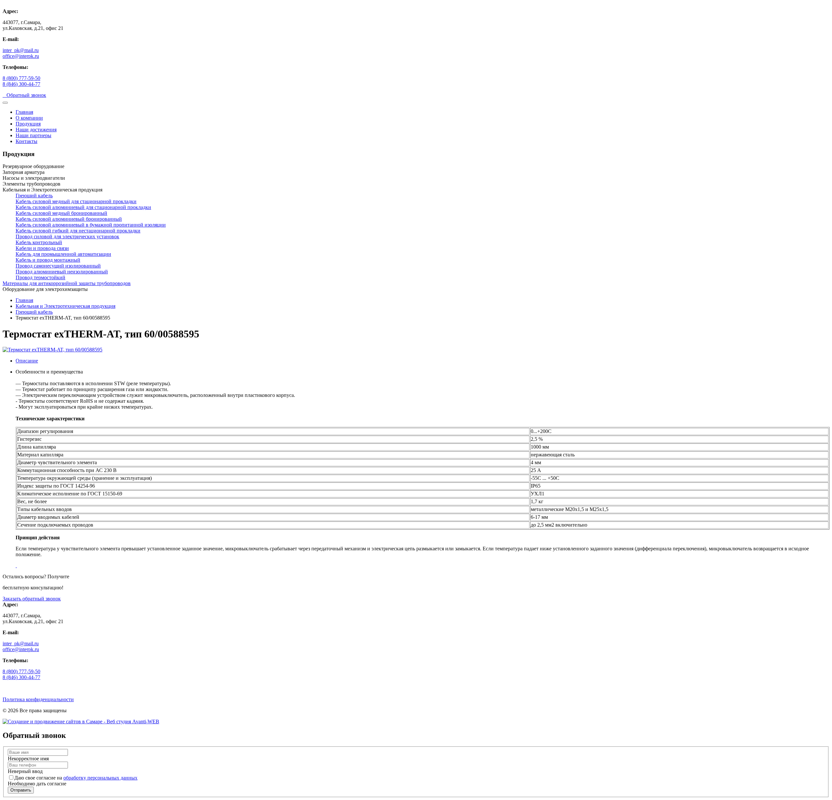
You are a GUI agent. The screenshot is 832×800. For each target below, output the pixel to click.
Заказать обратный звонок (32, 598)
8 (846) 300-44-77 (21, 84)
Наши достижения (36, 129)
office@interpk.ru (21, 56)
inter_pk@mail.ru (21, 50)
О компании (29, 118)
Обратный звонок (24, 95)
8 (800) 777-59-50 (21, 78)
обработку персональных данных (100, 777)
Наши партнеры (33, 135)
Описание (27, 360)
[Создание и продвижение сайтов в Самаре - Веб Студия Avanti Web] (81, 721)
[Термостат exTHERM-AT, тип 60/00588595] (52, 349)
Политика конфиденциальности (38, 699)
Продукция (28, 123)
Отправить (20, 790)
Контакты (26, 141)
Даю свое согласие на (75, 777)
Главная (24, 112)
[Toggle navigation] (5, 103)
